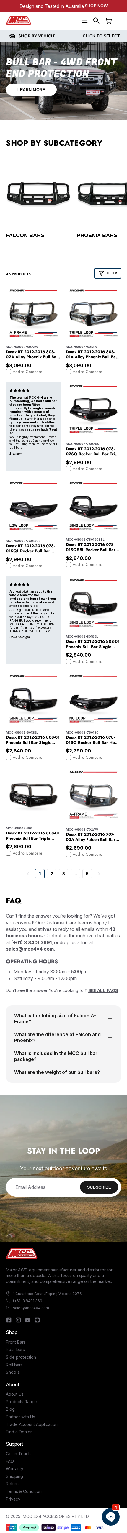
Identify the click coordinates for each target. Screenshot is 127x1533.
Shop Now (96, 6)
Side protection (21, 1357)
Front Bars (16, 1342)
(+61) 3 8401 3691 (28, 1301)
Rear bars (15, 1349)
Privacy (13, 1498)
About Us (15, 1393)
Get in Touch (18, 1453)
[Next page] (99, 873)
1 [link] (40, 873)
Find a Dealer (19, 1431)
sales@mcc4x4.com (31, 1308)
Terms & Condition (24, 1491)
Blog (10, 1409)
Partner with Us (20, 1416)
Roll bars (14, 1364)
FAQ (10, 1461)
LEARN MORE (31, 89)
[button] (96, 20)
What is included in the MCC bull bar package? (55, 1056)
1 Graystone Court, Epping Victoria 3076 (47, 1294)
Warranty (14, 1468)
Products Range (21, 1401)
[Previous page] (28, 873)
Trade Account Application (32, 1424)
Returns (13, 1483)
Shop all (14, 1372)
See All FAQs (103, 990)
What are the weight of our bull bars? (57, 1072)
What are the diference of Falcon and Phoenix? (57, 1037)
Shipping (14, 1476)
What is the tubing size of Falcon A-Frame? (55, 1018)
